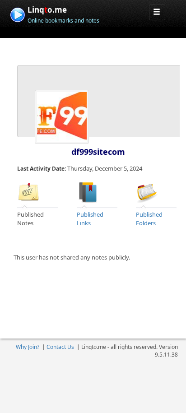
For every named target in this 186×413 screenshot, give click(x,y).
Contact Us (60, 347)
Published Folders (149, 218)
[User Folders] (147, 191)
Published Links (90, 218)
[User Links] (88, 191)
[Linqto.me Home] (17, 13)
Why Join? (27, 347)
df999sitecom (98, 151)
